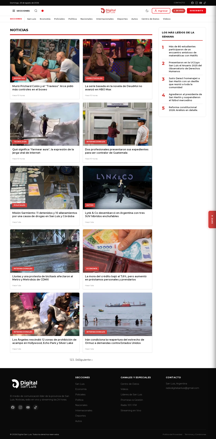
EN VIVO (180, 11)
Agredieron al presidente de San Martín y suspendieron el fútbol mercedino (185, 97)
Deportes (122, 19)
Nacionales (86, 19)
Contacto (179, 3)
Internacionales (105, 19)
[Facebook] (192, 3)
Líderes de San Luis (131, 394)
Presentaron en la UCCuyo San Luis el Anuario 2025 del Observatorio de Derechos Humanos (185, 67)
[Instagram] (196, 3)
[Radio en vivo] (42, 11)
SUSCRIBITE (196, 10)
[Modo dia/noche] (147, 11)
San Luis (31, 19)
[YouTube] (200, 3)
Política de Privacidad (172, 434)
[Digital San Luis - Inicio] (108, 11)
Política (72, 19)
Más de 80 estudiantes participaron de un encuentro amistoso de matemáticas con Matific (183, 51)
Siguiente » (86, 359)
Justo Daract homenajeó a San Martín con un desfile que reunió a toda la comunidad (184, 83)
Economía (45, 19)
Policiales (59, 19)
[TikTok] (205, 3)
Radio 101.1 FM (129, 405)
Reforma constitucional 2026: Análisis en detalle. (183, 109)
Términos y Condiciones (195, 434)
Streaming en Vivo (131, 410)
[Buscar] (36, 11)
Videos (166, 19)
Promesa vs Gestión (132, 399)
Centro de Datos (150, 19)
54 (77, 359)
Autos (134, 19)
